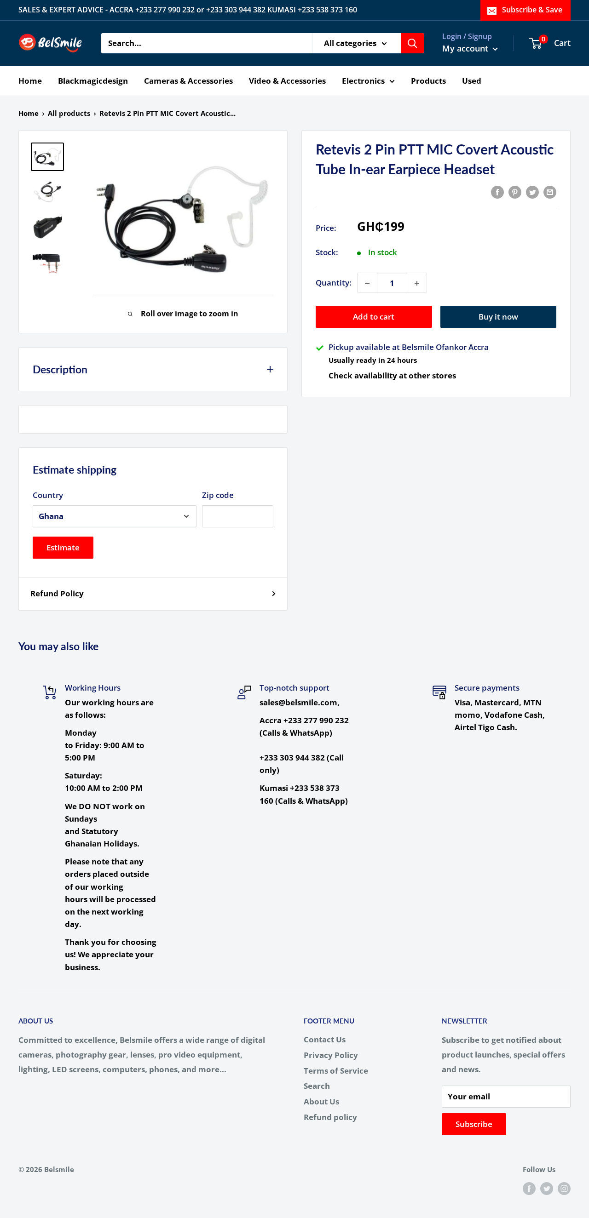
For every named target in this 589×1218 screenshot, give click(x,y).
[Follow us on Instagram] (564, 1188)
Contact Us (325, 1039)
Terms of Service (336, 1070)
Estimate (63, 547)
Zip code (218, 495)
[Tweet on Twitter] (532, 191)
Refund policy (330, 1117)
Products (428, 80)
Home (30, 80)
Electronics (363, 80)
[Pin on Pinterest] (514, 191)
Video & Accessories (287, 80)
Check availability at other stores (392, 375)
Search (317, 1086)
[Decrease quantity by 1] (367, 283)
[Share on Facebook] (497, 191)
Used (471, 80)
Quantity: (334, 283)
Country (48, 495)
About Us (321, 1101)
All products (69, 113)
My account (466, 48)
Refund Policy (57, 593)
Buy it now (498, 317)
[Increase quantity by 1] (417, 283)
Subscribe (474, 1124)
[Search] (412, 43)
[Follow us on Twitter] (546, 1188)
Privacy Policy (331, 1055)
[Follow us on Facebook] (529, 1188)
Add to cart (373, 317)
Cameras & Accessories (188, 80)
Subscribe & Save (532, 10)
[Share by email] (549, 191)
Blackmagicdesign (93, 80)
